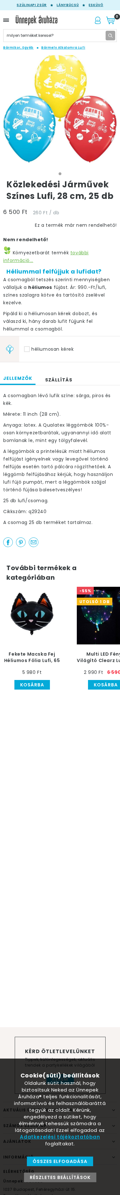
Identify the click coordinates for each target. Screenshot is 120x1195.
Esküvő (96, 5)
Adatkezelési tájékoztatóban (60, 1137)
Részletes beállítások (60, 1177)
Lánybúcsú (68, 5)
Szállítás (58, 380)
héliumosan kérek (52, 349)
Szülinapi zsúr (32, 5)
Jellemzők (17, 378)
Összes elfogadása (60, 1161)
